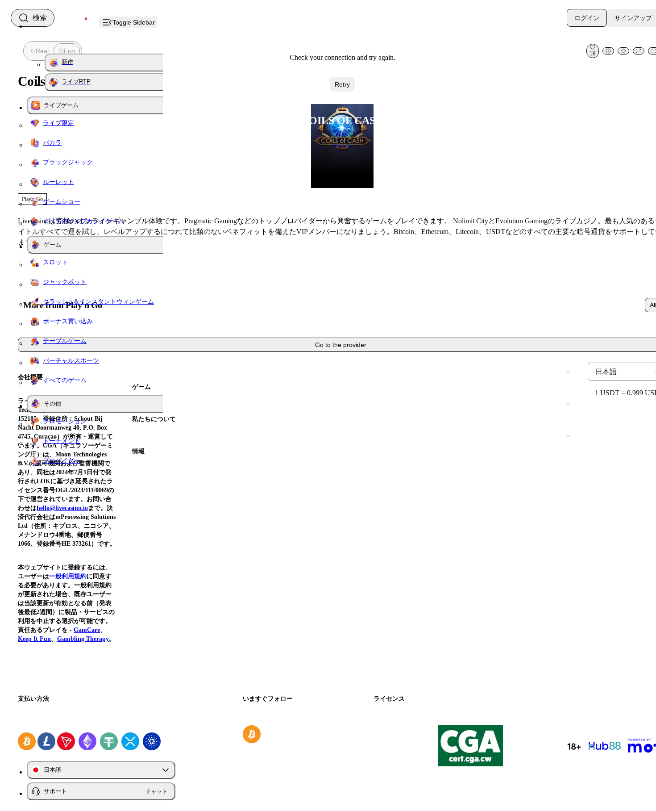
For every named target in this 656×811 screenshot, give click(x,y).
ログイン (586, 17)
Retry (342, 84)
